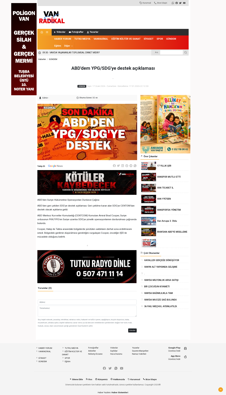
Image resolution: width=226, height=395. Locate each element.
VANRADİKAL (101, 38)
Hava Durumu (116, 354)
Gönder (132, 330)
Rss (90, 379)
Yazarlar (94, 32)
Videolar (61, 32)
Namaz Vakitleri (139, 354)
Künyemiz (102, 379)
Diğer (67, 45)
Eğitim (57, 45)
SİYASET (148, 38)
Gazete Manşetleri (140, 351)
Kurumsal (147, 3)
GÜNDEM (171, 38)
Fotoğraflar (77, 32)
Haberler (42, 59)
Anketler (92, 351)
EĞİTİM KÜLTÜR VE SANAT (126, 38)
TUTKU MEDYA (82, 38)
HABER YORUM (62, 38)
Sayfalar (113, 351)
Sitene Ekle (77, 379)
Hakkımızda (119, 379)
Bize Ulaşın (162, 3)
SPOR (160, 38)
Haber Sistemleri (119, 392)
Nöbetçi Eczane (95, 354)
